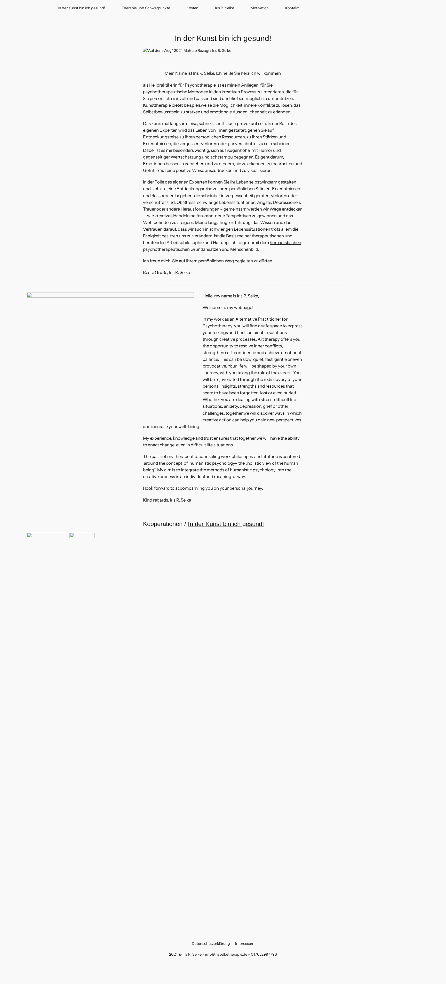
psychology (223, 463)
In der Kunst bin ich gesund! (226, 523)
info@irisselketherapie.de (226, 954)
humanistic (200, 463)
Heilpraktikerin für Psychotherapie (182, 85)
